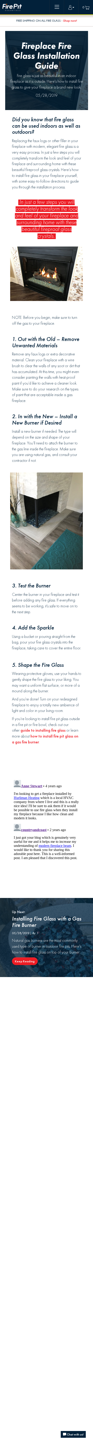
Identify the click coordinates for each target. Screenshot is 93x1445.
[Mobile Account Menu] (71, 7)
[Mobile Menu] (57, 7)
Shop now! (70, 21)
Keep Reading (25, 961)
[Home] (12, 7)
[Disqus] (46, 834)
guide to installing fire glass (43, 730)
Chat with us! (75, 1434)
